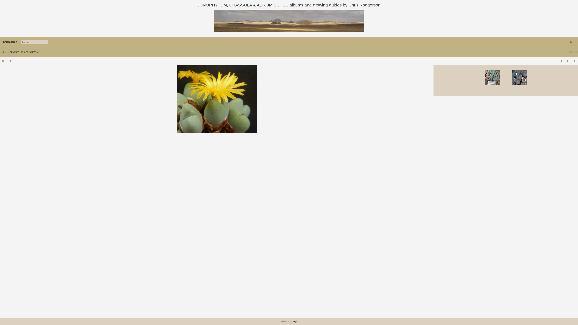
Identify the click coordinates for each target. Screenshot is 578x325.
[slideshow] (11, 61)
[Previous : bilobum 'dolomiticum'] (568, 61)
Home (5, 52)
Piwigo (294, 321)
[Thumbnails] (561, 61)
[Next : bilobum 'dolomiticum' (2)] (574, 61)
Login (572, 42)
